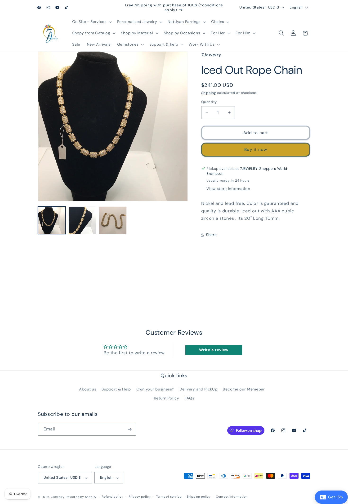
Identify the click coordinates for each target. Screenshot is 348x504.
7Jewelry (57, 497)
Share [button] (211, 234)
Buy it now (255, 149)
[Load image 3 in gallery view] (113, 220)
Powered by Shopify (81, 497)
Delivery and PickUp (198, 389)
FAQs (189, 398)
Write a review (213, 349)
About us (87, 389)
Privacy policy (140, 497)
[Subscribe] (130, 429)
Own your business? (155, 389)
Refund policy (112, 497)
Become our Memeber (244, 389)
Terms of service (169, 497)
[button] (91, 21)
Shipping (208, 93)
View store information (228, 188)
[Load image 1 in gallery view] (52, 220)
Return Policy (166, 398)
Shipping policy (199, 497)
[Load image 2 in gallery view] (82, 220)
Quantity (209, 101)
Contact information (232, 497)
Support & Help (116, 389)
